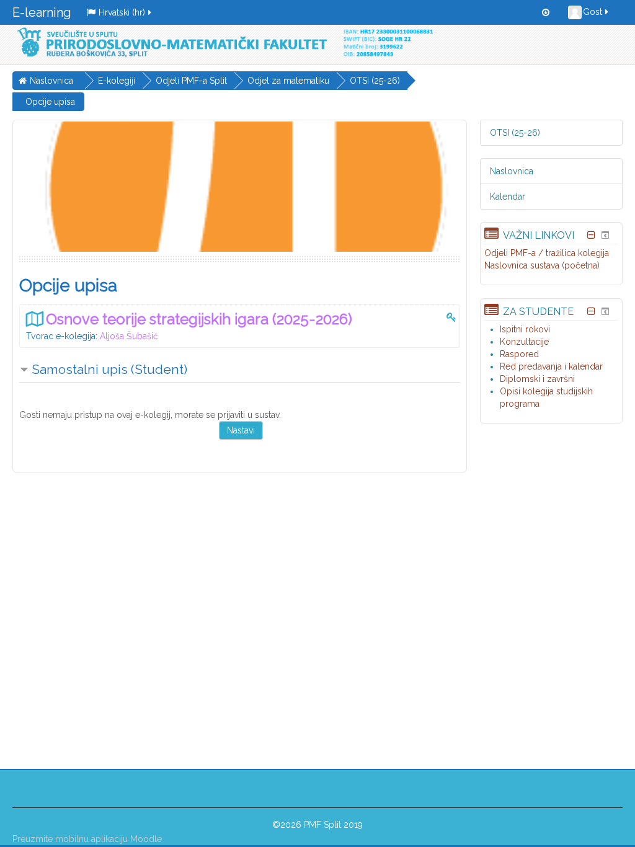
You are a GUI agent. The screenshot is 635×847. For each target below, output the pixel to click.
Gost (592, 12)
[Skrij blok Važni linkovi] (592, 235)
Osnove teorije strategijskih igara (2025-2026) (199, 319)
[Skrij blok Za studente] (592, 311)
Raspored (519, 354)
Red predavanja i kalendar (551, 366)
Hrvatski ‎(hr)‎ (122, 12)
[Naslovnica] (222, 42)
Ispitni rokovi (525, 329)
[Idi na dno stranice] (546, 12)
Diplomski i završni (537, 379)
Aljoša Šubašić (129, 336)
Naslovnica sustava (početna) (542, 265)
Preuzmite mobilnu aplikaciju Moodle (87, 839)
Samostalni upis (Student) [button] (109, 369)
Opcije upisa (50, 102)
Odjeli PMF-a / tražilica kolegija (546, 253)
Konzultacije (524, 342)
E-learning (41, 12)
